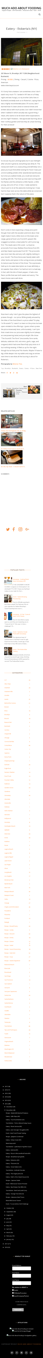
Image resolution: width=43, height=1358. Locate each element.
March (8, 1232)
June (7, 1222)
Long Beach (8, 872)
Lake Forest (8, 861)
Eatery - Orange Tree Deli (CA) (15, 1194)
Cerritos (6, 730)
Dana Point (7, 757)
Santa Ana (7, 995)
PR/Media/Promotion (20, 1293)
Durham (6, 764)
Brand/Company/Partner (21, 1296)
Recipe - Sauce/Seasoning (12, 949)
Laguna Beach (8, 849)
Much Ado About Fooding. (30, 1344)
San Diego (7, 976)
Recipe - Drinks (9, 937)
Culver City (7, 749)
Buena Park (8, 722)
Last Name (15, 1280)
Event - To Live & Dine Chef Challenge (17, 1204)
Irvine (6, 838)
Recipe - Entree (9, 941)
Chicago (6, 738)
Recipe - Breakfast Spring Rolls (15, 1157)
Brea (5, 711)
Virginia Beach (8, 1041)
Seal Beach (7, 1007)
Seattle (6, 1011)
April (7, 1229)
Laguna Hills (8, 853)
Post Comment (21, 32)
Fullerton (7, 784)
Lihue (6, 868)
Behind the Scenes (10, 703)
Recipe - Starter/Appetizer (12, 961)
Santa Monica (8, 1003)
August (8, 1215)
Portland (7, 918)
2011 (6, 1244)
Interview (7, 834)
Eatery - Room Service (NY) (14, 1126)
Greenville (7, 803)
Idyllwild (6, 830)
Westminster (8, 1057)
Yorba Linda (8, 1061)
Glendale (7, 799)
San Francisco (8, 980)
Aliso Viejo (7, 684)
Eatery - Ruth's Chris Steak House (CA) (17, 1177)
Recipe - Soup (8, 957)
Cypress (7, 753)
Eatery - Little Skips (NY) (13, 1116)
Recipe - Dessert (9, 934)
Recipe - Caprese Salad (13, 1180)
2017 (6, 1086)
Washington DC (9, 1049)
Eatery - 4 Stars (30, 368)
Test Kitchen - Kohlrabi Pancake (15, 1170)
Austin (6, 699)
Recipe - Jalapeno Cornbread (14, 1136)
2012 (6, 1104)
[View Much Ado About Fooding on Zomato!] (22, 1329)
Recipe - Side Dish (9, 953)
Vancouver (7, 1037)
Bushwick (15, 368)
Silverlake (7, 1014)
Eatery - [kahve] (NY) (12, 1150)
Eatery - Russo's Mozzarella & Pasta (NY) (18, 1153)
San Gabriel (8, 984)
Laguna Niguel (8, 857)
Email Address (16, 1265)
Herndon (7, 814)
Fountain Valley (9, 780)
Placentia (7, 914)
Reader (16, 1290)
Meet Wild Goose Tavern (13, 1200)
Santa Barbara (8, 999)
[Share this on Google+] (14, 373)
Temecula (7, 1022)
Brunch (6, 718)
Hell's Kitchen (8, 811)
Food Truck (7, 776)
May (7, 1225)
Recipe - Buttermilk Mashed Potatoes (17, 1113)
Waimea (7, 1045)
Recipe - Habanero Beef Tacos (15, 1197)
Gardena (7, 791)
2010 (6, 1247)
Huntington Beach (9, 826)
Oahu (6, 899)
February (9, 1236)
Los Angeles (8, 876)
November (9, 1110)
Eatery (21, 368)
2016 (6, 1090)
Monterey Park (9, 880)
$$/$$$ (10, 79)
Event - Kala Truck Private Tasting (16, 1133)
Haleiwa (6, 807)
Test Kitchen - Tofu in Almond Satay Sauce (18, 1123)
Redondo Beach (9, 964)
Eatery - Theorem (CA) (12, 1163)
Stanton (6, 1018)
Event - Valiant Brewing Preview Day (20, 597)
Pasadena (7, 911)
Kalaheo (7, 841)
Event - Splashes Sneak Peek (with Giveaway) (20, 633)
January (8, 1239)
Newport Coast (9, 895)
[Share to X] (10, 373)
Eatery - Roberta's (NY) (12, 1160)
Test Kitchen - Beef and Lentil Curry (16, 1190)
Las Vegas (7, 864)
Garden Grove (8, 788)
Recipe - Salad (8, 945)
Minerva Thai (17, 364)
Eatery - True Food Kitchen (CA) (15, 1120)
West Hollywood (9, 1053)
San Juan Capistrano (10, 991)
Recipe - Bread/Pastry (11, 926)
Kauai (6, 845)
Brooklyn (8, 368)
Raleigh (6, 922)
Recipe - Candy (9, 930)
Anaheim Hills (8, 691)
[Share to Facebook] (7, 373)
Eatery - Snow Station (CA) (13, 1167)
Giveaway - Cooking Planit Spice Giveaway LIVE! (21, 580)
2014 (6, 1097)
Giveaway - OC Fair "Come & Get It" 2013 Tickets (21, 615)
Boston (6, 707)
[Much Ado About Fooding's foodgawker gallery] (21, 1335)
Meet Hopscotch (11, 1143)
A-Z (5, 680)
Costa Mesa (8, 745)
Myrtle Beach (8, 884)
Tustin (6, 1034)
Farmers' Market (9, 772)
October (9, 1208)
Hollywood (7, 818)
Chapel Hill (7, 734)
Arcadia (6, 695)
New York (39, 368)
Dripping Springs (9, 761)
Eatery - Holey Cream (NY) (13, 1140)
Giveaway (7, 795)
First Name (15, 1273)
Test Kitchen (8, 1026)
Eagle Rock (7, 768)
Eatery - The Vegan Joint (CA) (14, 1174)
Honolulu (7, 822)
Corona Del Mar (9, 741)
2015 (6, 1093)
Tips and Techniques (10, 1030)
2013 (6, 1100)
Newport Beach (9, 891)
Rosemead (7, 972)
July (7, 1219)
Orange (6, 903)
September (10, 1212)
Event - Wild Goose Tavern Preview (16, 1184)
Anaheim (7, 688)
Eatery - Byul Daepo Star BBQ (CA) (16, 1187)
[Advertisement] (14, 550)
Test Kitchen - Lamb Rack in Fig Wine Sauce (19, 1147)
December (9, 1107)
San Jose (7, 988)
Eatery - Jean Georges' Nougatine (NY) (17, 1130)
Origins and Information (11, 907)
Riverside (7, 968)
